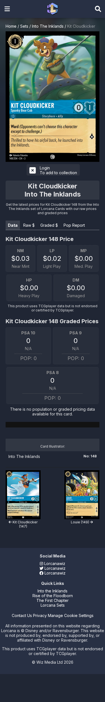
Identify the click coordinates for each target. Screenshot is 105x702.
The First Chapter (52, 600)
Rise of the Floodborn (52, 595)
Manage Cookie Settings (71, 615)
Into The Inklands (48, 26)
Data (13, 225)
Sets (24, 26)
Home (11, 26)
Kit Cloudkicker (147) (25, 524)
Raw (29, 225)
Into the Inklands (52, 590)
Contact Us (22, 615)
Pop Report (74, 225)
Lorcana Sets (53, 605)
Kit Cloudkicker (81, 26)
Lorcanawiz (54, 563)
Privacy (40, 615)
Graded (49, 225)
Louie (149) (80, 522)
